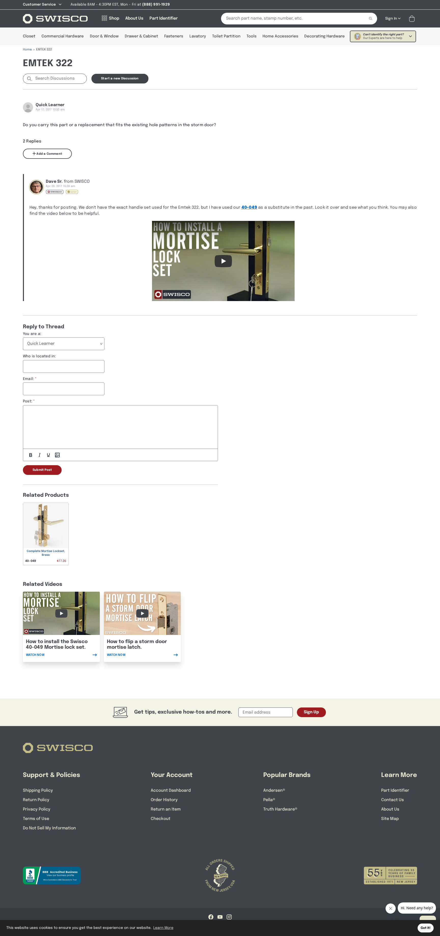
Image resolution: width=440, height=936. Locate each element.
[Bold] (30, 455)
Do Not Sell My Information (49, 828)
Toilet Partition (226, 36)
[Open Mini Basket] (413, 19)
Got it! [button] (426, 928)
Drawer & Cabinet (141, 36)
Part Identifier (395, 790)
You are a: (32, 334)
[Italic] (39, 455)
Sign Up (311, 712)
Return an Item (166, 809)
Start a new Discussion (120, 78)
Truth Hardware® (280, 809)
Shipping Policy (38, 790)
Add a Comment (49, 153)
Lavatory (197, 36)
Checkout (160, 819)
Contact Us (392, 800)
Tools (251, 36)
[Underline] (48, 455)
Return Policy (36, 800)
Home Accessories (280, 36)
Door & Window (104, 36)
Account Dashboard (171, 790)
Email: (28, 379)
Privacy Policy (36, 809)
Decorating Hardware (324, 36)
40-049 (249, 207)
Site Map (390, 819)
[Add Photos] (57, 455)
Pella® (269, 800)
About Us (390, 809)
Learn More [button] (163, 928)
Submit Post (42, 470)
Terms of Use (36, 819)
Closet (29, 36)
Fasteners (173, 36)
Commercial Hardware (63, 36)
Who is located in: (39, 356)
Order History (164, 800)
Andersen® (274, 790)
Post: (27, 401)
